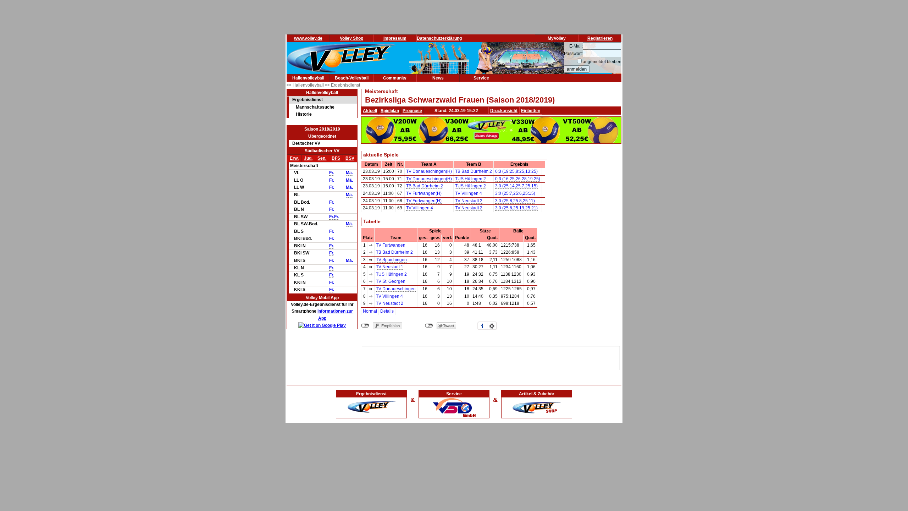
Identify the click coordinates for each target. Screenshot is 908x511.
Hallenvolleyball (308, 78)
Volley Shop (351, 38)
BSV (349, 158)
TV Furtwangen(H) (424, 193)
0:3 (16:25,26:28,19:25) (517, 178)
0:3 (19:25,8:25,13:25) (516, 171)
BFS (336, 158)
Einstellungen (492, 326)
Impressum (394, 38)
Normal (370, 311)
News (438, 78)
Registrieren (600, 38)
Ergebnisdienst (307, 99)
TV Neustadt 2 (468, 200)
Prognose (412, 110)
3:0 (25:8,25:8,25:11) (515, 200)
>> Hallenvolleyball (306, 85)
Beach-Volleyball (352, 78)
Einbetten (530, 110)
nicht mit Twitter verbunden (429, 326)
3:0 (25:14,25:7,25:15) (516, 185)
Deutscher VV (306, 143)
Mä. (349, 172)
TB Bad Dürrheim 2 (473, 171)
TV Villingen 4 (468, 193)
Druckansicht (503, 110)
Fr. (331, 172)
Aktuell (370, 110)
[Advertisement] (491, 357)
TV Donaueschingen (396, 288)
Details (387, 311)
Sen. (321, 158)
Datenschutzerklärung (439, 38)
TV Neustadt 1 (389, 266)
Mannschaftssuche (315, 107)
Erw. (294, 158)
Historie (304, 114)
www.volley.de (308, 38)
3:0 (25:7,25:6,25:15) (515, 193)
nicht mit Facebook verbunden (365, 326)
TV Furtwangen (390, 245)
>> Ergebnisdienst (342, 85)
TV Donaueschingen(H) (429, 171)
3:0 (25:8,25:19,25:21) (516, 207)
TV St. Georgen (390, 281)
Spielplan (390, 110)
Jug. (308, 158)
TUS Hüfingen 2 (470, 178)
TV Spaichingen (391, 259)
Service (481, 78)
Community (394, 78)
